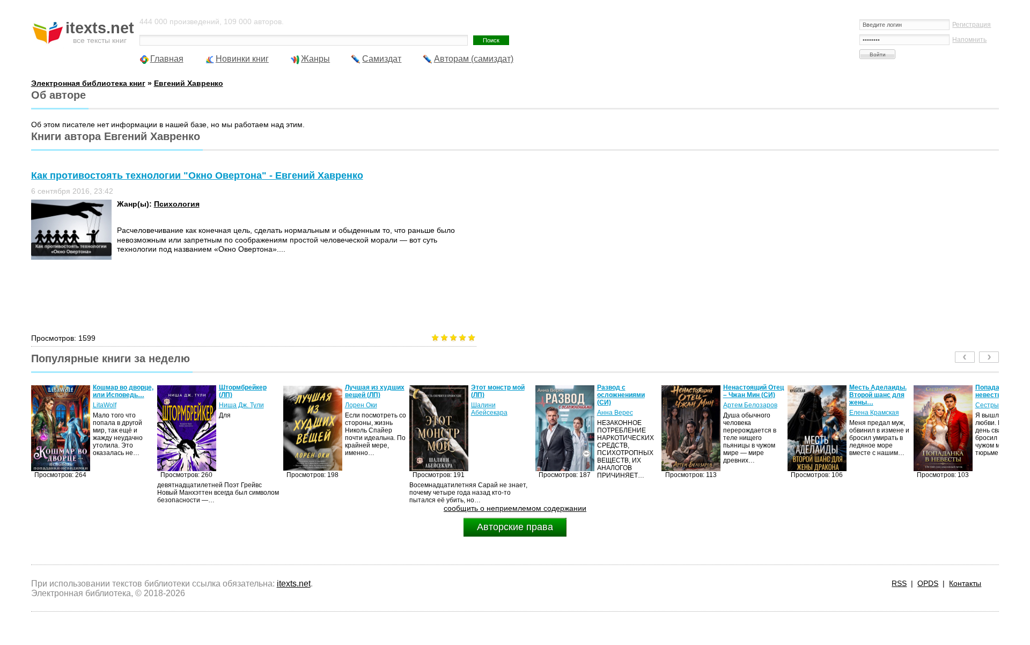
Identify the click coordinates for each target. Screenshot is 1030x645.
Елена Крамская (874, 412)
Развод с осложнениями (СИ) (621, 395)
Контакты (965, 583)
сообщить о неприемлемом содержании (515, 508)
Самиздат (381, 58)
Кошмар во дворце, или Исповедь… (123, 391)
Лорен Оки (361, 405)
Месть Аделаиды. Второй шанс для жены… (878, 395)
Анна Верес (615, 412)
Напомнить (969, 39)
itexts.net (294, 583)
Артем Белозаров (750, 405)
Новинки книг (242, 58)
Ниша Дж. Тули (241, 405)
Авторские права (515, 527)
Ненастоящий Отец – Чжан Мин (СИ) (753, 391)
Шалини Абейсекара (489, 408)
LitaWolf (104, 405)
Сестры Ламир (997, 405)
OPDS (927, 583)
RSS (899, 583)
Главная (166, 58)
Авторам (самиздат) (473, 58)
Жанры (315, 58)
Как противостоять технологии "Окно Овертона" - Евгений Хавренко (197, 175)
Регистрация (971, 24)
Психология (177, 204)
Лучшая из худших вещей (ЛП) (374, 391)
